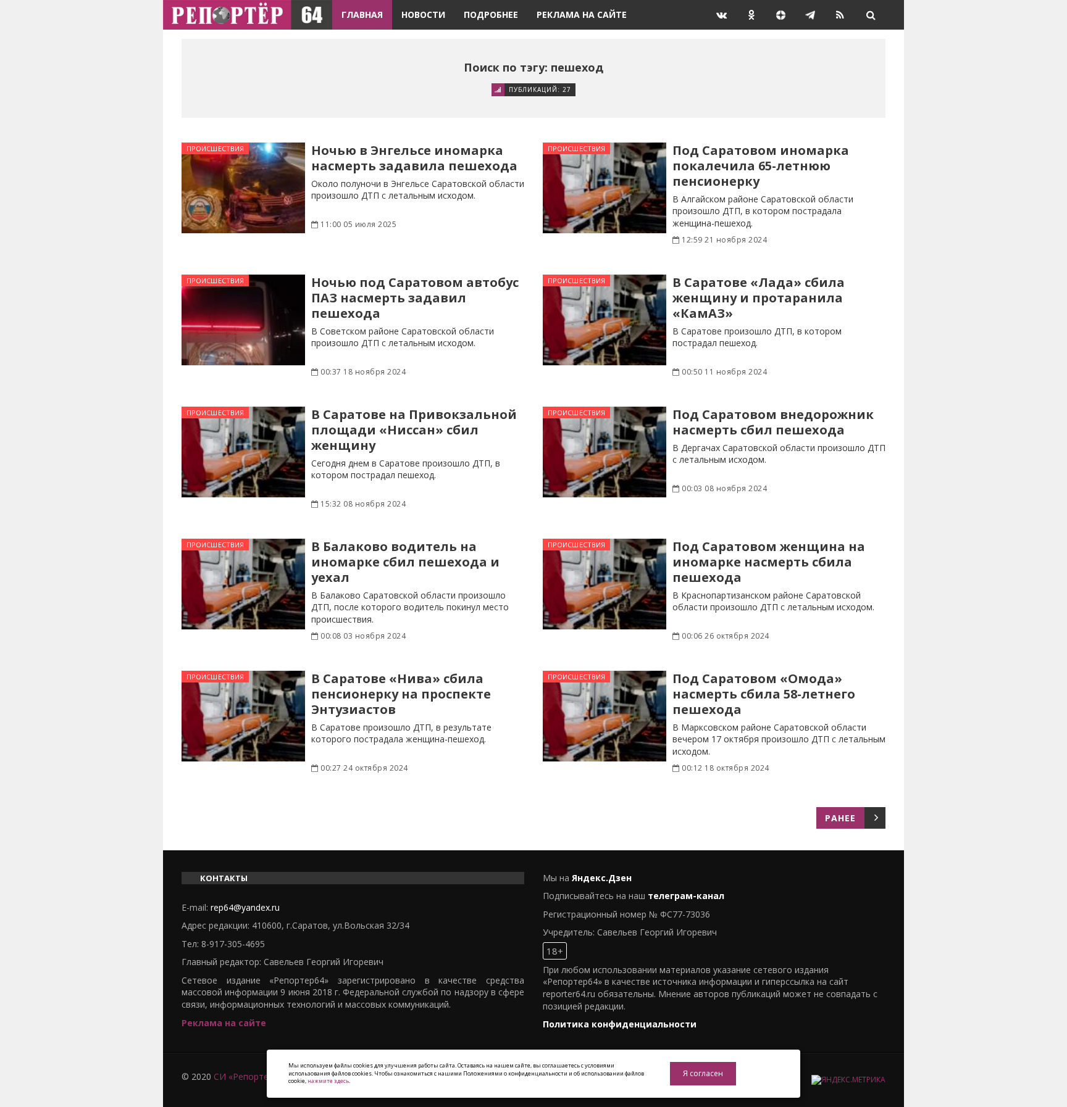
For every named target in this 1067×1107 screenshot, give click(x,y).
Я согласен (703, 1073)
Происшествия (215, 148)
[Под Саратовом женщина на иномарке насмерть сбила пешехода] (604, 584)
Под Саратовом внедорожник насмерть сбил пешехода (773, 422)
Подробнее (491, 14)
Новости (423, 14)
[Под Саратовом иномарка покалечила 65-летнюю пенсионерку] (604, 188)
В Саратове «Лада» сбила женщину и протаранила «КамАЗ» (758, 297)
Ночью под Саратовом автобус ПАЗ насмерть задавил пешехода (415, 297)
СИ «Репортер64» (251, 1076)
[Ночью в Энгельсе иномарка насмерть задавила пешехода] (243, 188)
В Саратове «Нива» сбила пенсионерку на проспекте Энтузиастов (401, 694)
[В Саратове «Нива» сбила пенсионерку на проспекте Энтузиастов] (243, 716)
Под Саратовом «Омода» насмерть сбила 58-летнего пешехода (763, 694)
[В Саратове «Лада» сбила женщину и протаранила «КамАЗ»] (604, 320)
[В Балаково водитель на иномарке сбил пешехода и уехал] (243, 584)
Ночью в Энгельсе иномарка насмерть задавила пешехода (414, 158)
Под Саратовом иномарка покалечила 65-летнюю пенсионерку (760, 165)
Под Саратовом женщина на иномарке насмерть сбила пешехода (768, 562)
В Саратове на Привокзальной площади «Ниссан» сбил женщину (414, 430)
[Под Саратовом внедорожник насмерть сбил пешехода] (604, 452)
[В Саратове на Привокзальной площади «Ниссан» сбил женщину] (243, 452)
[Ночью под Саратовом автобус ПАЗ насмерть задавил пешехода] (243, 320)
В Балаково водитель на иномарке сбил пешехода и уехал (405, 562)
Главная (362, 14)
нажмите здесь (328, 1081)
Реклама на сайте (582, 14)
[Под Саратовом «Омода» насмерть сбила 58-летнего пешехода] (604, 716)
